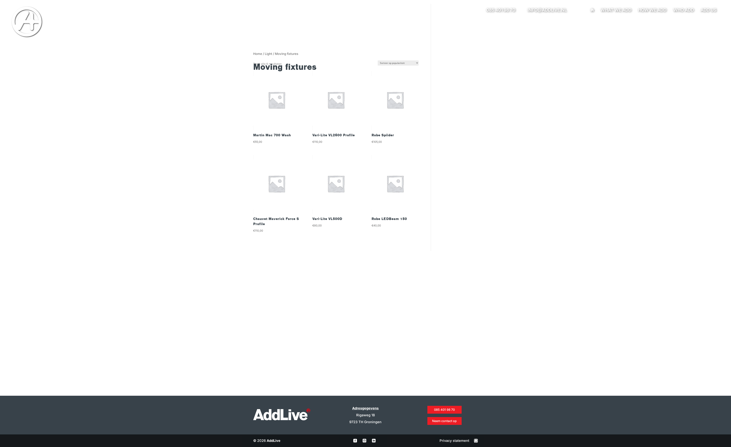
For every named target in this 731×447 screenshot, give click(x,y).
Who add (683, 10)
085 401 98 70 (500, 9)
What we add (616, 10)
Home (257, 54)
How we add (652, 10)
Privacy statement (455, 441)
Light (268, 54)
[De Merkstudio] (476, 441)
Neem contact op (444, 421)
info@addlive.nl (547, 9)
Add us (708, 10)
